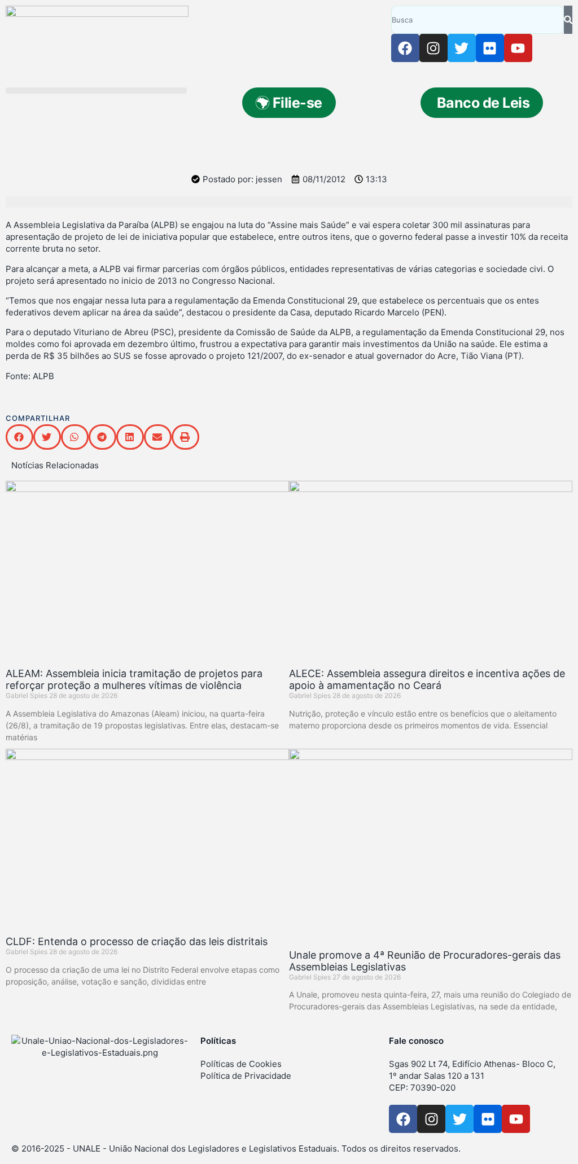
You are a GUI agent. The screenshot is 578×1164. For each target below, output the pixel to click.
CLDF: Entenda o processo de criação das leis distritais (137, 941)
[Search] (568, 20)
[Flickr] (490, 48)
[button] (96, 90)
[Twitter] (462, 48)
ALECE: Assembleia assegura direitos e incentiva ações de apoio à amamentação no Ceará (427, 679)
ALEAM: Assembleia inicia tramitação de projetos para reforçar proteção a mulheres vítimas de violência (134, 679)
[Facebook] (405, 48)
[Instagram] (433, 48)
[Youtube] (518, 48)
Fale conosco (416, 1040)
